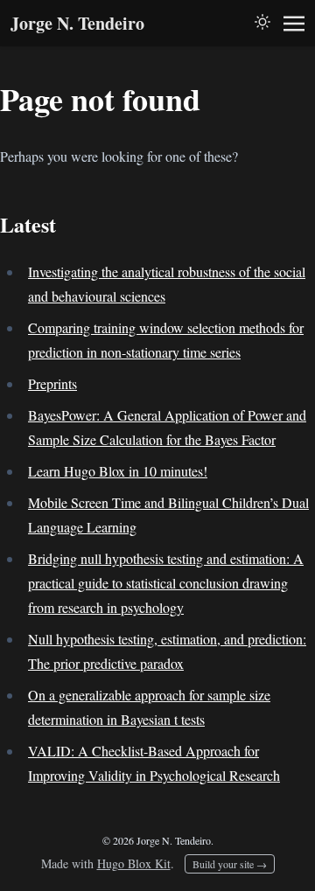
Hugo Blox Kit (134, 863)
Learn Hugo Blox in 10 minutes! (117, 471)
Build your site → (229, 864)
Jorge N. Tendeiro (77, 23)
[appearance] (262, 22)
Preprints (52, 383)
